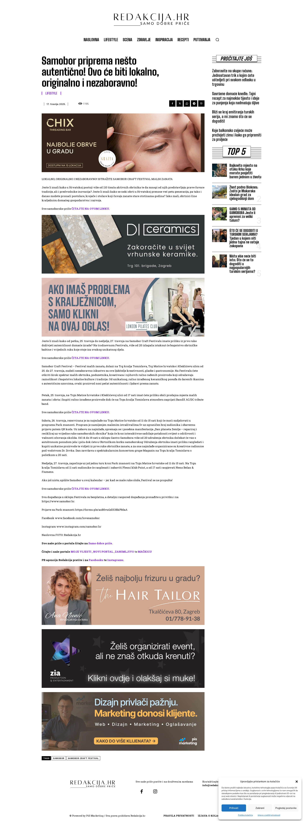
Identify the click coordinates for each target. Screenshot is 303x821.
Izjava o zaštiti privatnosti (269, 815)
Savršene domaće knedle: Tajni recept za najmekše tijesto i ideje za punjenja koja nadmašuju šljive (235, 98)
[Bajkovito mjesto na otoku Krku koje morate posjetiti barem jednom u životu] (219, 170)
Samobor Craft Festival (83, 758)
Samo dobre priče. (100, 543)
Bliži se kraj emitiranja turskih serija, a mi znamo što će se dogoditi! (233, 116)
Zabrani (259, 807)
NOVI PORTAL (103, 551)
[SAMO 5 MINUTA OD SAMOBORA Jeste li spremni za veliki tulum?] (219, 213)
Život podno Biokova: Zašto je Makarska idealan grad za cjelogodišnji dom (243, 193)
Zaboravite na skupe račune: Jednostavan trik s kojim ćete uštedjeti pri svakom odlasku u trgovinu (233, 77)
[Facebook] (172, 103)
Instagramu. (115, 560)
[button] (296, 781)
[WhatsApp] (187, 103)
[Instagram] (155, 792)
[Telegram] (194, 103)
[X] (179, 103)
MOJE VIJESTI (81, 551)
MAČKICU (145, 551)
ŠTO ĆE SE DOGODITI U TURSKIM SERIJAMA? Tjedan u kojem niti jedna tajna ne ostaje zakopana (244, 238)
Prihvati (233, 807)
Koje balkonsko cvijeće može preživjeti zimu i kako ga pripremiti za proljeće (236, 135)
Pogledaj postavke (286, 807)
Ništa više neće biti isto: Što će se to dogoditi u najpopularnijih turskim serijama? (242, 264)
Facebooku (96, 560)
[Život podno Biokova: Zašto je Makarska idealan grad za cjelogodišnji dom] (219, 192)
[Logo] (151, 18)
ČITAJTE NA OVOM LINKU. (90, 208)
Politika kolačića (245, 815)
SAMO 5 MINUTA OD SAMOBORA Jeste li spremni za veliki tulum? (242, 215)
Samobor (58, 758)
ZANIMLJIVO (124, 551)
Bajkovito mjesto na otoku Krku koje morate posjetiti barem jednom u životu (245, 171)
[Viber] (201, 103)
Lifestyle (51, 93)
